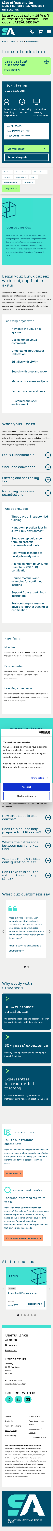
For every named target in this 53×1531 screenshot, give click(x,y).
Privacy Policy (11, 1431)
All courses (11, 1339)
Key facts (7, 177)
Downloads (11, 1345)
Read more (35, 1303)
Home (4, 41)
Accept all (26, 787)
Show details (37, 778)
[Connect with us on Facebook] (9, 1399)
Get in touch (28, 182)
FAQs (33, 177)
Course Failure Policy (37, 1437)
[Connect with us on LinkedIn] (18, 1399)
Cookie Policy (10, 1435)
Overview (7, 172)
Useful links (9, 1421)
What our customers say (11, 182)
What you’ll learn (40, 172)
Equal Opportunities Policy (36, 1423)
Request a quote (17, 157)
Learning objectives (22, 172)
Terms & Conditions (13, 1426)
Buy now (11, 188)
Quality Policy (34, 1416)
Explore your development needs (22, 1238)
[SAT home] (8, 31)
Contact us (15, 1359)
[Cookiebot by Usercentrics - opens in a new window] (38, 732)
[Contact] (28, 1399)
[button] (25, 967)
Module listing (21, 177)
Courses (12, 41)
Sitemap (8, 1416)
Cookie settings (25, 796)
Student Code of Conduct (35, 1431)
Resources (11, 1350)
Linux (21, 41)
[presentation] (3, 930)
